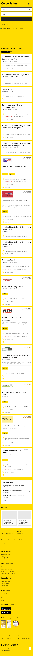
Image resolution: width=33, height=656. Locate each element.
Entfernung (14, 52)
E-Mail (5, 174)
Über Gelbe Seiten (7, 564)
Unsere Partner (6, 578)
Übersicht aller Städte (7, 559)
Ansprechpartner (5, 554)
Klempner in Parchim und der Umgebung (6, 532)
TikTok (3, 600)
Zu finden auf (5, 590)
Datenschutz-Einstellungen (8, 638)
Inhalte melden (26, 638)
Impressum (4, 636)
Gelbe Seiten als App (6, 569)
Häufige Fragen (5, 557)
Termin (12, 174)
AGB (19, 638)
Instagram (4, 593)
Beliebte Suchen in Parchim (22, 532)
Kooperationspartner (6, 581)
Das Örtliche (4, 585)
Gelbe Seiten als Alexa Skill (8, 573)
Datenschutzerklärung (15, 636)
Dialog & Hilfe (6, 551)
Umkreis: (4, 24)
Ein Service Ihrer (7, 649)
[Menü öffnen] (31, 4)
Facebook (3, 596)
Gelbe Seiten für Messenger (8, 571)
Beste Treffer (5, 52)
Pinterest (3, 598)
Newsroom (4, 567)
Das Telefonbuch (5, 583)
